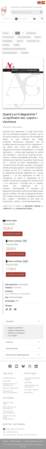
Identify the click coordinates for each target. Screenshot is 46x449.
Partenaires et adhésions (10, 384)
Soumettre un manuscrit (9, 407)
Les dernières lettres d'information (20, 435)
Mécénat (29, 393)
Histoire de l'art (24, 294)
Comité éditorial (11, 388)
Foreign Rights (32, 390)
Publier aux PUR (8, 403)
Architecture (13, 294)
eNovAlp (23, 447)
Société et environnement (10, 392)
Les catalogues (10, 432)
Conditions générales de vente (33, 441)
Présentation (9, 378)
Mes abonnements (15, 429)
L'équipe (7, 381)
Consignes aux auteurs (9, 412)
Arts (6, 294)
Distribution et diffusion (32, 386)
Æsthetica (17, 288)
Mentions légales (15, 441)
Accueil (5, 441)
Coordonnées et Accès (32, 379)
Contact (28, 382)
